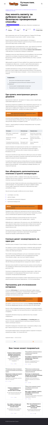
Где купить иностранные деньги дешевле (19, 80)
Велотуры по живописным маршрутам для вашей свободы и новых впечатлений (33, 375)
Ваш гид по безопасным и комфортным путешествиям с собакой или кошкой (34, 405)
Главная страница (9, 9)
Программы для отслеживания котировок (19, 88)
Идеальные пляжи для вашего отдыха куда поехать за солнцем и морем (14, 375)
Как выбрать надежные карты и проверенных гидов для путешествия (33, 358)
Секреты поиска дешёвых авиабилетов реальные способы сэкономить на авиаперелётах (14, 354)
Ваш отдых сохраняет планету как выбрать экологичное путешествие (33, 393)
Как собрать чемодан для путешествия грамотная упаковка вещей (14, 405)
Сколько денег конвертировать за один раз (20, 86)
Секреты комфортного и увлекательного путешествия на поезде (14, 389)
